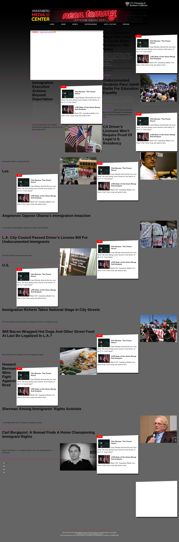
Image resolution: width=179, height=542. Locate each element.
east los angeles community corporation (58, 341)
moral (56, 108)
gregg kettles (21, 343)
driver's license (108, 149)
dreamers (106, 98)
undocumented (128, 100)
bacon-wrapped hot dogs (22, 340)
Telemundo (134, 220)
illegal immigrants (61, 220)
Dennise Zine (122, 413)
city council (34, 246)
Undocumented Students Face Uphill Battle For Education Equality (121, 86)
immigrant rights (59, 343)
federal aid (113, 98)
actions (45, 103)
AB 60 (15, 246)
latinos (23, 415)
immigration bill (65, 314)
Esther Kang (7, 445)
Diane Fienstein (30, 314)
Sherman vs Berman (109, 415)
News (63, 24)
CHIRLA (35, 105)
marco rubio (75, 314)
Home (52, 24)
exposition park (81, 341)
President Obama (114, 220)
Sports (75, 24)
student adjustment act (137, 415)
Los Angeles (113, 57)
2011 (14, 413)
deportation (53, 105)
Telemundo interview (146, 220)
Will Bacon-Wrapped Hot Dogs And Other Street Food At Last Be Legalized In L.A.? (48, 334)
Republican (36, 113)
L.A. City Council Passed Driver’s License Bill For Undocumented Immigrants (45, 239)
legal (52, 108)
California (52, 103)
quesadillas (92, 345)
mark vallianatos (68, 345)
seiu (103, 314)
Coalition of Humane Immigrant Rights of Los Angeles (26, 341)
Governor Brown (75, 246)
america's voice (40, 413)
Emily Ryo (36, 107)
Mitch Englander (64, 415)
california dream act (119, 97)
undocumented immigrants (112, 102)
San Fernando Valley (94, 415)
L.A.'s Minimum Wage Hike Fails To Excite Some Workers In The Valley (117, 41)
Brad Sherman (55, 413)
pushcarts (84, 345)
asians (48, 413)
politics (35, 112)
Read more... (36, 134)
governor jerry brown (120, 149)
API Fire (15, 314)
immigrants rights (164, 413)
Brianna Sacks (107, 104)
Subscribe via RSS (46, 32)
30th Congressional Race (25, 413)
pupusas (77, 345)
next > (8, 469)
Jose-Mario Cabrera (39, 108)
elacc (73, 341)
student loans (118, 100)
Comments (36, 103)
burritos (33, 340)
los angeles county (52, 415)
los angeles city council (16, 345)
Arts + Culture (110, 24)
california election (74, 413)
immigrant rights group (88, 246)
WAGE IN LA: (108, 110)
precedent (41, 112)
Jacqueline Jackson (9, 316)
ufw (146, 415)
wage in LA (129, 102)
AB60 (115, 147)
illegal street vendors (46, 343)
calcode (39, 340)
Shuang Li (106, 63)
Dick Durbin (132, 413)
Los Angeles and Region (31, 442)
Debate (107, 413)
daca (40, 105)
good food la (12, 343)
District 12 (123, 55)
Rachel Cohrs (37, 119)
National (44, 110)
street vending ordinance (32, 346)
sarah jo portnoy (18, 346)
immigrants (47, 314)
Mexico (133, 98)
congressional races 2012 (95, 413)
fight (145, 413)
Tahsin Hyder (107, 155)
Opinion (126, 24)
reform (54, 112)
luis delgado (58, 345)
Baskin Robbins (118, 53)
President (48, 112)
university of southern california (51, 346)
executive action (45, 107)
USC (122, 102)
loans (119, 98)
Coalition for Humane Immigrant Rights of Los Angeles (37, 220)
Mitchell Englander (113, 58)
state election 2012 (122, 415)
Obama (49, 110)
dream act (39, 314)
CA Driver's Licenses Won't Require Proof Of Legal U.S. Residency (117, 135)
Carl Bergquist (61, 340)
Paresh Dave (7, 349)
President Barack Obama (99, 220)
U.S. (107, 314)
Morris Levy (36, 110)
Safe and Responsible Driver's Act (116, 151)
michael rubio (84, 314)
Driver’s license (64, 246)
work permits (43, 117)
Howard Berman (152, 413)
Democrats (114, 413)
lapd (48, 108)
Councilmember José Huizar (48, 246)
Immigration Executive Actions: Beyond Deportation (42, 91)
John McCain (15, 415)
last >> (8, 472)
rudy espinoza (7, 346)
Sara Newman (125, 220)
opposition (56, 110)
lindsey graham (31, 415)
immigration (55, 107)
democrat (46, 105)
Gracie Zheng (7, 250)
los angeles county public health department (38, 345)
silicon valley (45, 113)
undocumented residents (162, 220)
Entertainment (91, 24)
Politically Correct (76, 415)
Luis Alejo (119, 151)
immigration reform (109, 151)
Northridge (123, 58)
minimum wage (108, 100)
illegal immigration (32, 343)
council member (114, 55)
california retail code (49, 340)
